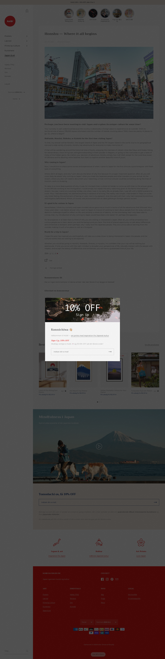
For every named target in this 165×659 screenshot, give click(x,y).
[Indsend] (110, 351)
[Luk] (116, 301)
